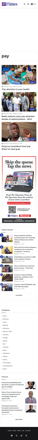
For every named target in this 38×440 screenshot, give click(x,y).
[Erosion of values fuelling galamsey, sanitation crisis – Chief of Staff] (7, 277)
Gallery (5, 341)
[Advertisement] (19, 28)
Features (6, 334)
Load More (19, 295)
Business (6, 319)
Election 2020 (7, 331)
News (4, 350)
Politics (5, 356)
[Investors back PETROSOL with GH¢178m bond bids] (7, 287)
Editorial (5, 325)
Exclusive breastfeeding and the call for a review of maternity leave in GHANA (13, 385)
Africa (5, 316)
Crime (5, 322)
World (4, 369)
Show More (19, 419)
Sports (5, 359)
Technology (6, 362)
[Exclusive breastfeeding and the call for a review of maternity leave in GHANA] (30, 385)
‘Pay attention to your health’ (16, 89)
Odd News (6, 353)
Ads (23, 430)
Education (6, 328)
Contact (27, 430)
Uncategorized (7, 366)
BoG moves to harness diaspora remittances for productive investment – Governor (25, 249)
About (14, 430)
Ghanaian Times (7, 86)
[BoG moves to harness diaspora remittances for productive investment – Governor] (7, 250)
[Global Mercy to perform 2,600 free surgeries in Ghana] (7, 259)
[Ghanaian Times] (10, 3)
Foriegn (5, 338)
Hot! (4, 344)
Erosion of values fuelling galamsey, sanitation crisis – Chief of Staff (24, 277)
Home (9, 430)
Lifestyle (5, 347)
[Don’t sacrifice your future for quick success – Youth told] (7, 268)
